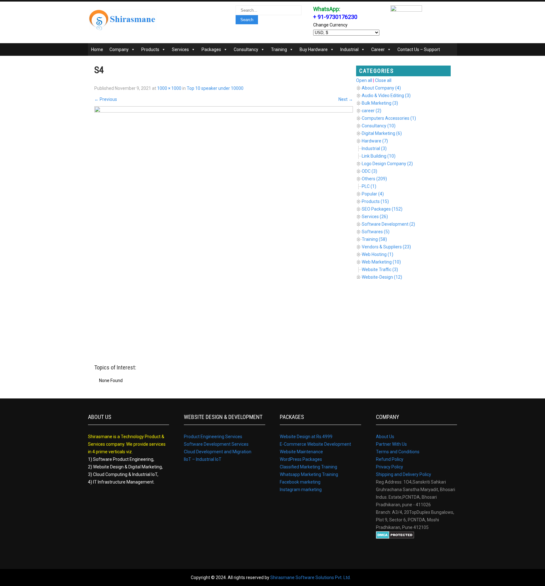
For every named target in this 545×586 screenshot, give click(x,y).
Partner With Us (391, 444)
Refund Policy (389, 459)
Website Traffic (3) (380, 269)
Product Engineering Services (213, 436)
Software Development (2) (388, 224)
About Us (385, 436)
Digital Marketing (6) (382, 133)
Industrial (349, 49)
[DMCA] (395, 537)
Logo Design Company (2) (387, 163)
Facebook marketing (300, 481)
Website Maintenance (301, 451)
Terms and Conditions (397, 451)
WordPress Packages (301, 459)
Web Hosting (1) (377, 254)
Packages (211, 49)
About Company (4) (381, 87)
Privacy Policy (389, 466)
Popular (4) (373, 193)
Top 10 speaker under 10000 (215, 88)
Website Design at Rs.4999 (306, 436)
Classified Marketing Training (308, 466)
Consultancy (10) (379, 125)
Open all (364, 80)
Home (97, 49)
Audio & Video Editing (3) (386, 95)
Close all (383, 80)
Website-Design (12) (382, 277)
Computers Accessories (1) (389, 118)
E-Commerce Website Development (315, 444)
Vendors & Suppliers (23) (386, 246)
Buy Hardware (314, 49)
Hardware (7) (375, 140)
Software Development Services (216, 444)
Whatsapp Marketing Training (309, 474)
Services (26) (375, 216)
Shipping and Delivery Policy (403, 474)
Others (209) (374, 178)
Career (378, 49)
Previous (105, 99)
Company (119, 49)
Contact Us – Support (418, 49)
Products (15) (375, 201)
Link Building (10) (379, 156)
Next (345, 99)
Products (150, 49)
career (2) (371, 110)
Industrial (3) (374, 148)
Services (180, 49)
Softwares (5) (376, 231)
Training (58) (374, 239)
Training (279, 49)
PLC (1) (369, 186)
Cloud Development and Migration (217, 451)
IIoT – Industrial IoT (202, 459)
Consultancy (246, 49)
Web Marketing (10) (381, 261)
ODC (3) (369, 171)
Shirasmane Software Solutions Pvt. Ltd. (310, 577)
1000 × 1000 (169, 88)
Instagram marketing (301, 489)
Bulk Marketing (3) (380, 103)
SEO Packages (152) (382, 209)
